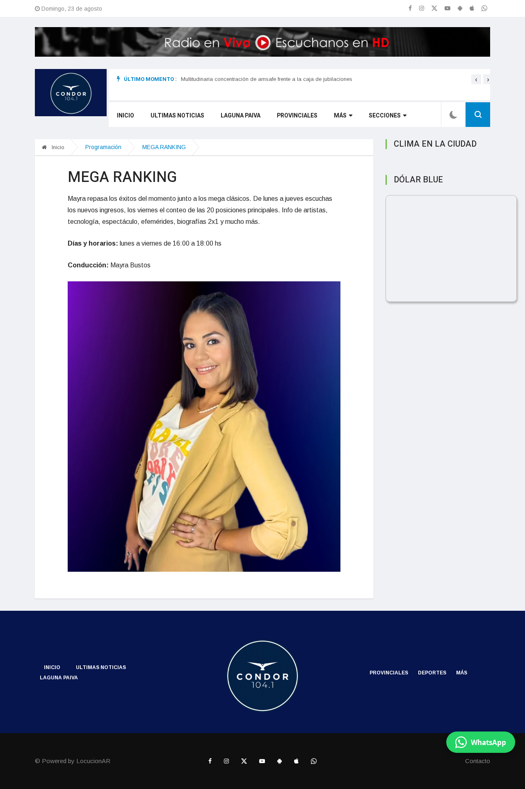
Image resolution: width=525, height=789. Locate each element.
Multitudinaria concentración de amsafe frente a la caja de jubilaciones (266, 79)
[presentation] (476, 79)
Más (340, 115)
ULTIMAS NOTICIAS (177, 115)
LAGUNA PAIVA (240, 115)
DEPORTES (432, 673)
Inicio (125, 115)
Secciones (385, 115)
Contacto (477, 760)
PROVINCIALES (297, 115)
